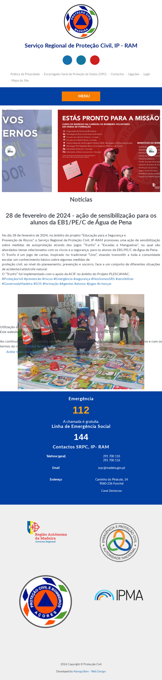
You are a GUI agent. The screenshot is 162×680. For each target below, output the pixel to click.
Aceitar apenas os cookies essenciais (74, 352)
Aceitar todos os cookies (22, 352)
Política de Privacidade (42, 346)
